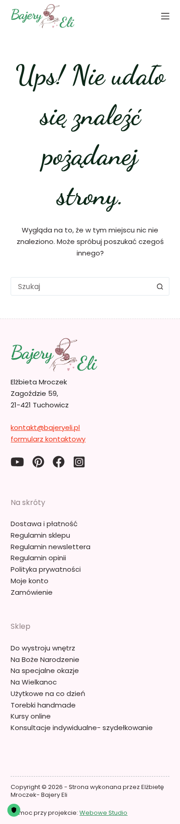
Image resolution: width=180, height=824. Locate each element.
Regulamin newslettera (50, 546)
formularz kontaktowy (48, 439)
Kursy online (31, 716)
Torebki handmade (43, 705)
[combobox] (81, 286)
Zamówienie (32, 592)
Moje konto (29, 581)
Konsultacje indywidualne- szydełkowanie (82, 727)
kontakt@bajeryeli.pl (45, 427)
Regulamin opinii (38, 558)
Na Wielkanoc (34, 682)
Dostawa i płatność (44, 523)
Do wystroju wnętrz (43, 648)
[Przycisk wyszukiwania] (160, 286)
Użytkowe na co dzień (48, 693)
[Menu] (165, 16)
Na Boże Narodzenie (45, 659)
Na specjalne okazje (45, 670)
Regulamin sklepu (40, 535)
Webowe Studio (103, 812)
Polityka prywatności (46, 569)
